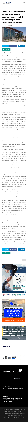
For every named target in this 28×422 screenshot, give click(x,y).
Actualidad (10, 25)
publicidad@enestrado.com (9, 389)
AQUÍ (14, 399)
